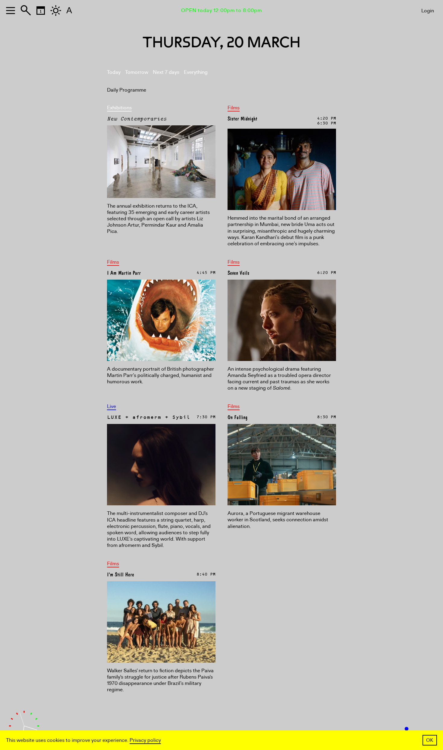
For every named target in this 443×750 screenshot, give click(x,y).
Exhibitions (119, 108)
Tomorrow (136, 72)
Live (111, 406)
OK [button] (429, 740)
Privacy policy (145, 740)
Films (234, 108)
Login (427, 11)
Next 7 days (166, 72)
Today (114, 72)
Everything (196, 72)
